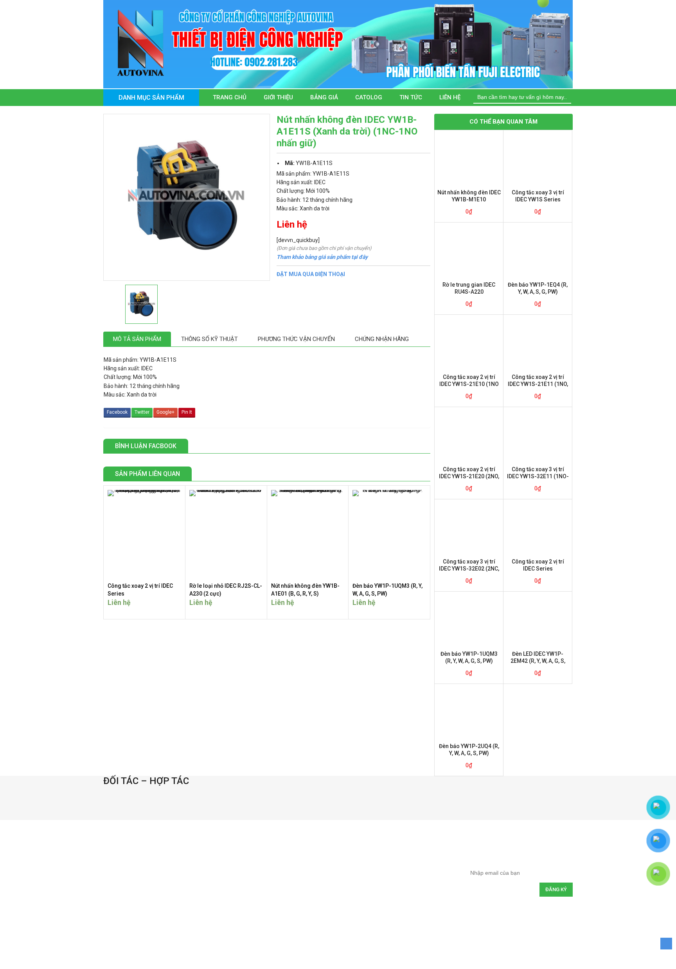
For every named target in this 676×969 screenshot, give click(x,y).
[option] (132, 794)
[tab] (137, 339)
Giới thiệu (278, 97)
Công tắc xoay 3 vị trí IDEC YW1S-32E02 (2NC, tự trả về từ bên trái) (469, 565)
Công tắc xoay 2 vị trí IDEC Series (140, 590)
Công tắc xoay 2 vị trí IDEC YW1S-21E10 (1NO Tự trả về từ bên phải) (469, 381)
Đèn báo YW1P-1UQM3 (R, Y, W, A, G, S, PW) (387, 590)
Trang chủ (229, 97)
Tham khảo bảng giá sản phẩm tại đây (322, 257)
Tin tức (410, 97)
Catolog (368, 97)
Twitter (142, 412)
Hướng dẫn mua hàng (279, 851)
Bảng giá (324, 97)
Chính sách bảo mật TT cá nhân (396, 902)
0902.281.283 (141, 909)
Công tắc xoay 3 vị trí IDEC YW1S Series (538, 196)
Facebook (117, 412)
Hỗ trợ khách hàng (275, 902)
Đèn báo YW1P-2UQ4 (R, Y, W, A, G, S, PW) (469, 749)
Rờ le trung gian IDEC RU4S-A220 (468, 288)
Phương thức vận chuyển (296, 339)
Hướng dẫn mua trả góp (282, 868)
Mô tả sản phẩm (137, 339)
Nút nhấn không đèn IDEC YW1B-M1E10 (469, 196)
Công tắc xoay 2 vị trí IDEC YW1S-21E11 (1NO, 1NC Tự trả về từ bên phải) (537, 381)
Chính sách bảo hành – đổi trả (394, 868)
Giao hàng (266, 885)
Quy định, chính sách (384, 851)
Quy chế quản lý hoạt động (390, 885)
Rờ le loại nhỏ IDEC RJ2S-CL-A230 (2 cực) (225, 590)
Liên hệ (449, 97)
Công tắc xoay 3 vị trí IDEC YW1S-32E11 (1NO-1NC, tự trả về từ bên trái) (538, 473)
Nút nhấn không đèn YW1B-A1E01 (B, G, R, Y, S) (305, 590)
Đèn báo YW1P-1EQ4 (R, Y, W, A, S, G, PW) (538, 288)
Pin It (187, 412)
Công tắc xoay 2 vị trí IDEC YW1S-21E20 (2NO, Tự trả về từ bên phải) (469, 473)
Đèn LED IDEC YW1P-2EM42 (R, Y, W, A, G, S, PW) (538, 657)
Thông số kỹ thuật (209, 339)
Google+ (165, 412)
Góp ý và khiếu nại (381, 919)
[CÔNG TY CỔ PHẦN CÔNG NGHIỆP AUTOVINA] (338, 44)
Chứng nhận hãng (382, 339)
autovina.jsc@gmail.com (149, 896)
